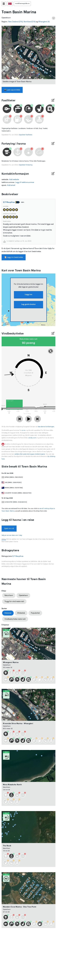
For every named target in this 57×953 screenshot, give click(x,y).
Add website (14, 179)
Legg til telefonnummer (24, 182)
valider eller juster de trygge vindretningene (29, 454)
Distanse (8, 613)
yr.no (23, 430)
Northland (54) (29, 21)
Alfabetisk (21, 613)
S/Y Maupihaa (9, 202)
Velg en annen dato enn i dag (12, 535)
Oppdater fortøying (25, 165)
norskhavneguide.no (22, 3)
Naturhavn (9, 595)
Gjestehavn (23, 595)
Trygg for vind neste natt (14, 601)
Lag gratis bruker (28, 304)
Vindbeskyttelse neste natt (15, 619)
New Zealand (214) (15, 21)
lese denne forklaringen (46, 426)
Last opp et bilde (12, 90)
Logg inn (28, 294)
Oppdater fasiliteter (25, 134)
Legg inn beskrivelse (13, 257)
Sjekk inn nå (9, 528)
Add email (11, 185)
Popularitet (35, 613)
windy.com (32, 438)
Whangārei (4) (44, 21)
